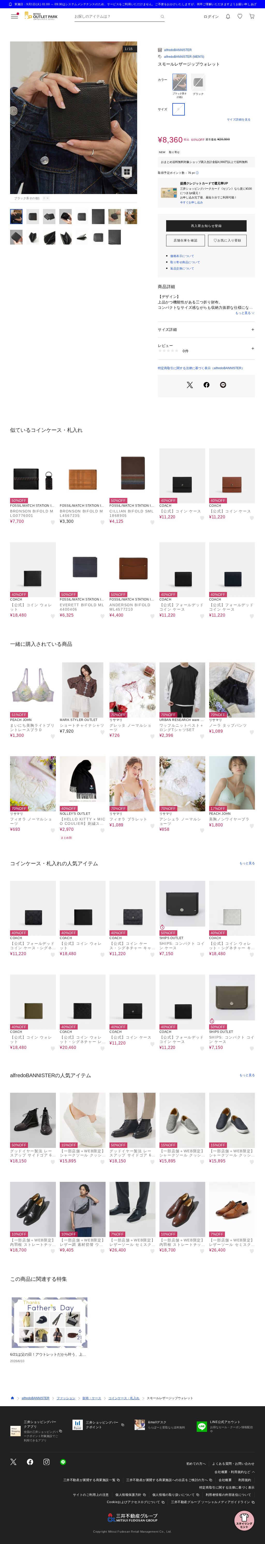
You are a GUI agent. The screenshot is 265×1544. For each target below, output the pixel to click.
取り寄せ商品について (185, 262)
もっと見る (243, 313)
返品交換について (182, 268)
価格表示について (182, 256)
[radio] (179, 86)
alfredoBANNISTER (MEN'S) (184, 57)
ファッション (66, 1398)
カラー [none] (162, 80)
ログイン (211, 16)
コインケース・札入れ (123, 1398)
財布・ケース (92, 1398)
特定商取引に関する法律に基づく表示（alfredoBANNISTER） (201, 368)
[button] (73, 117)
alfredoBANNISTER (178, 50)
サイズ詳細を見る (239, 119)
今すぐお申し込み (191, 202)
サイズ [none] (162, 109)
